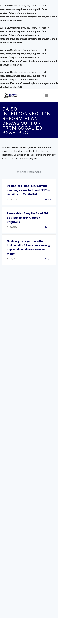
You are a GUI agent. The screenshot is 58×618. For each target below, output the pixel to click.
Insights (48, 199)
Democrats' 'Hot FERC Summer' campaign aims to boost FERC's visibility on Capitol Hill (28, 190)
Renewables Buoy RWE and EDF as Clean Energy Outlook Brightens (28, 218)
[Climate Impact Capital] (11, 95)
